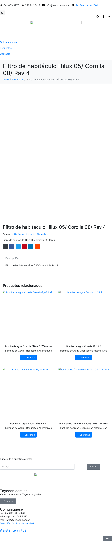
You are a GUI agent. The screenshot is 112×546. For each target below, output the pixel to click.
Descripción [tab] (12, 258)
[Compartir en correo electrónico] (5, 246)
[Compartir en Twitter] (18, 246)
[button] (2, 12)
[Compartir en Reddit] (37, 246)
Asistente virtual (13, 530)
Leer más (30, 357)
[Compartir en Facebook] (11, 246)
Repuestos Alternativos (37, 234)
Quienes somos (8, 42)
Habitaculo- (19, 234)
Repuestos (6, 48)
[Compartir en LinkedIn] (30, 246)
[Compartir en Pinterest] (24, 246)
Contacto (5, 53)
